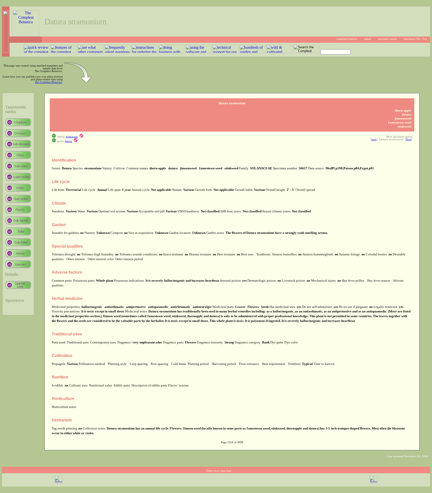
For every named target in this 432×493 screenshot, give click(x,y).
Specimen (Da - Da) (415, 39)
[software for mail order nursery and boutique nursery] (58, 482)
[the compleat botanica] (26, 35)
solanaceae (72, 136)
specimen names (387, 39)
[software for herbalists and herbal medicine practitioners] (374, 482)
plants (367, 39)
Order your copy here (219, 470)
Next (408, 139)
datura (68, 141)
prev (374, 139)
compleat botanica (346, 39)
